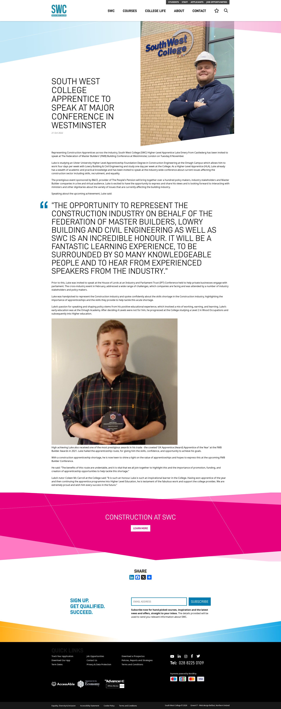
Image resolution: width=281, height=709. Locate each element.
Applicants (197, 2)
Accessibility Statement (89, 705)
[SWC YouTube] (172, 656)
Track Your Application (62, 656)
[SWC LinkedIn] (179, 656)
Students (173, 2)
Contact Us (92, 660)
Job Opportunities (216, 2)
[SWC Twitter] (198, 656)
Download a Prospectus (133, 656)
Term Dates (57, 664)
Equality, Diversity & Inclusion (64, 705)
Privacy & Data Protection (99, 664)
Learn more (140, 528)
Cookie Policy (109, 705)
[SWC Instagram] (185, 656)
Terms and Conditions (132, 664)
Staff (185, 2)
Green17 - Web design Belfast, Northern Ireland (210, 705)
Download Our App (61, 660)
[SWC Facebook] (192, 656)
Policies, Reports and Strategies (137, 660)
